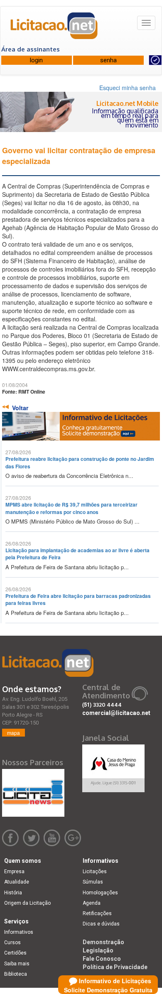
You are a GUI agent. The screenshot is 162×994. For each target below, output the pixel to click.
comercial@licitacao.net (116, 713)
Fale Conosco (102, 958)
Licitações (95, 871)
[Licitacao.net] (54, 28)
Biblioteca (15, 974)
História (13, 893)
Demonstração (103, 942)
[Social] (113, 766)
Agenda (92, 903)
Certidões (15, 953)
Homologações (100, 893)
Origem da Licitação (27, 903)
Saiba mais (16, 964)
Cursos (12, 942)
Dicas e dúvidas (101, 924)
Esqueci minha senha (127, 87)
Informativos (18, 932)
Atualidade (16, 882)
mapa (13, 732)
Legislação (98, 950)
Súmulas (93, 882)
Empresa (14, 871)
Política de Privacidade (115, 967)
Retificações (97, 913)
